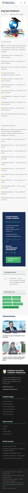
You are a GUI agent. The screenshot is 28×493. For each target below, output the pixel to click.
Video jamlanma (7, 434)
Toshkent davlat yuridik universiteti (12, 458)
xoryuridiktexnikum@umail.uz (10, 389)
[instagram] (11, 253)
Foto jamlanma (7, 431)
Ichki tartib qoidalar (8, 414)
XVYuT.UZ (9, 475)
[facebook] (9, 253)
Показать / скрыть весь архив (11, 307)
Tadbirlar (21, 14)
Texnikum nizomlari (8, 411)
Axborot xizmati (14, 14)
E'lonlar (5, 429)
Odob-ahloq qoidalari (9, 406)
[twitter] (6, 253)
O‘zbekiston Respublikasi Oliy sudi (12, 453)
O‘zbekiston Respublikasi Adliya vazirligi (13, 456)
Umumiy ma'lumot (8, 401)
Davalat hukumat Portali (9, 446)
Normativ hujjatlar (8, 404)
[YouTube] (14, 253)
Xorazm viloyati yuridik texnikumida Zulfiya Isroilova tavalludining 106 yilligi (14, 358)
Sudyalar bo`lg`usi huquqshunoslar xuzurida (14, 336)
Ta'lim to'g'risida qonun (9, 409)
